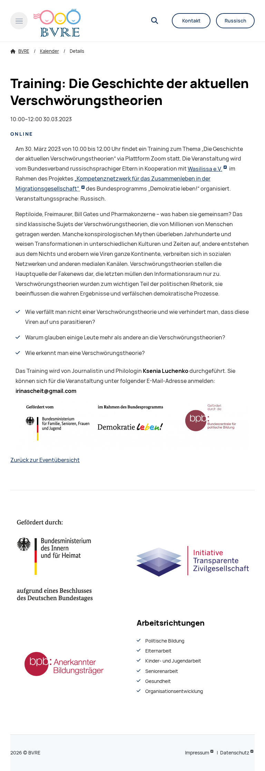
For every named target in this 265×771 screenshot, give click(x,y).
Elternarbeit (158, 651)
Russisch (235, 21)
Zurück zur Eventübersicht (45, 460)
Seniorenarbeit (161, 671)
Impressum (197, 753)
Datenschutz (234, 753)
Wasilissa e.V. (205, 169)
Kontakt (191, 21)
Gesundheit (158, 681)
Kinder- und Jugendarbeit (173, 661)
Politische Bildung (164, 641)
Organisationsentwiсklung (174, 691)
